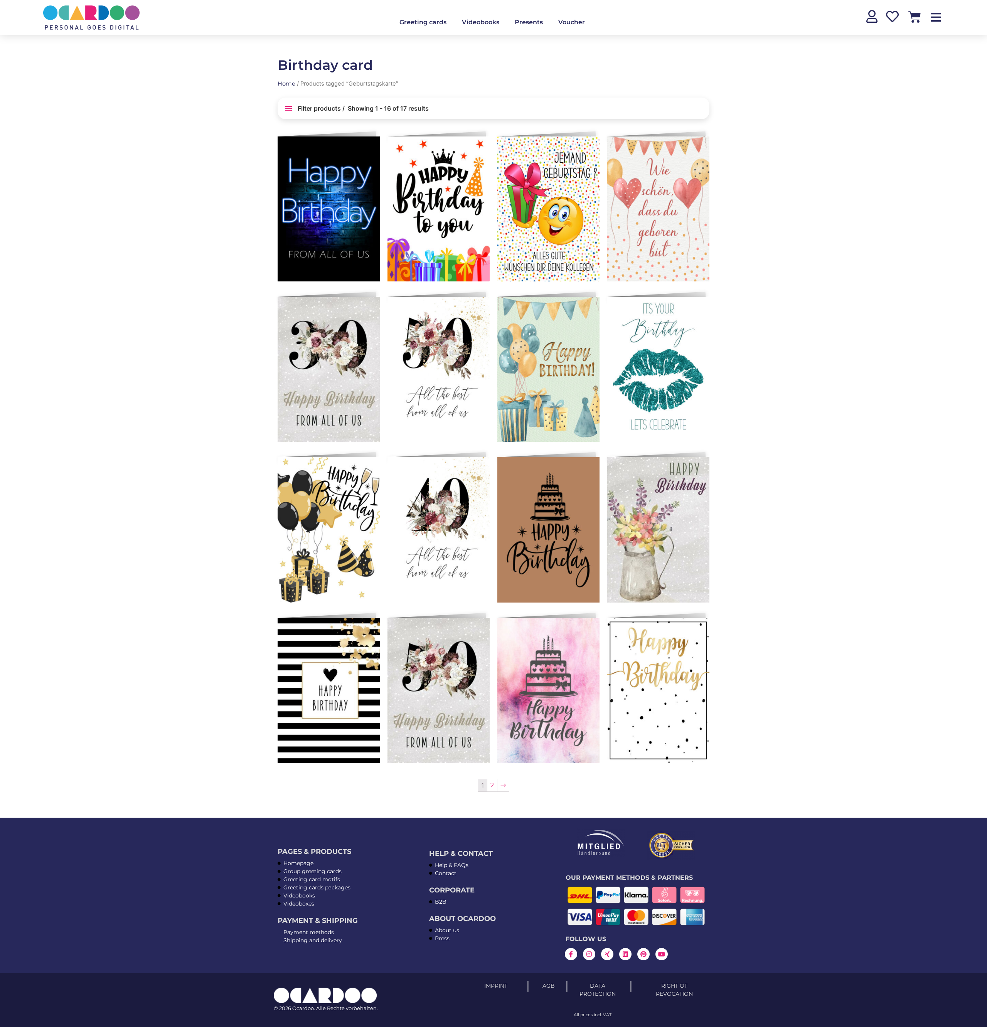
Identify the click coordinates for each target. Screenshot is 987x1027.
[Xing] (607, 954)
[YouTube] (661, 954)
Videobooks (480, 22)
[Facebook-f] (571, 954)
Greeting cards (422, 22)
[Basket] (914, 17)
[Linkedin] (625, 954)
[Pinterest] (643, 954)
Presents (529, 22)
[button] (372, 145)
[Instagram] (589, 954)
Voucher (571, 22)
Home (286, 83)
